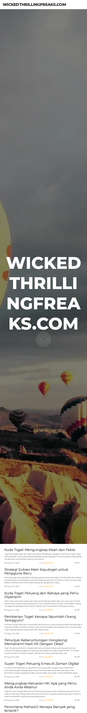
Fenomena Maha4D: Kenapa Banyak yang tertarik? (39, 709)
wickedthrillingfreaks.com (34, 4)
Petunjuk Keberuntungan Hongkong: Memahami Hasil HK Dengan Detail (35, 642)
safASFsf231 (48, 563)
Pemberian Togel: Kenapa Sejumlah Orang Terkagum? (40, 618)
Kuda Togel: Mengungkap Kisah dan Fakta (39, 550)
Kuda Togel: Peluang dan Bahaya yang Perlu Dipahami (41, 595)
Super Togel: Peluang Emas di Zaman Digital (41, 663)
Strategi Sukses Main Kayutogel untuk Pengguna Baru (36, 571)
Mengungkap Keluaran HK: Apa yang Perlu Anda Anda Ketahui (40, 685)
